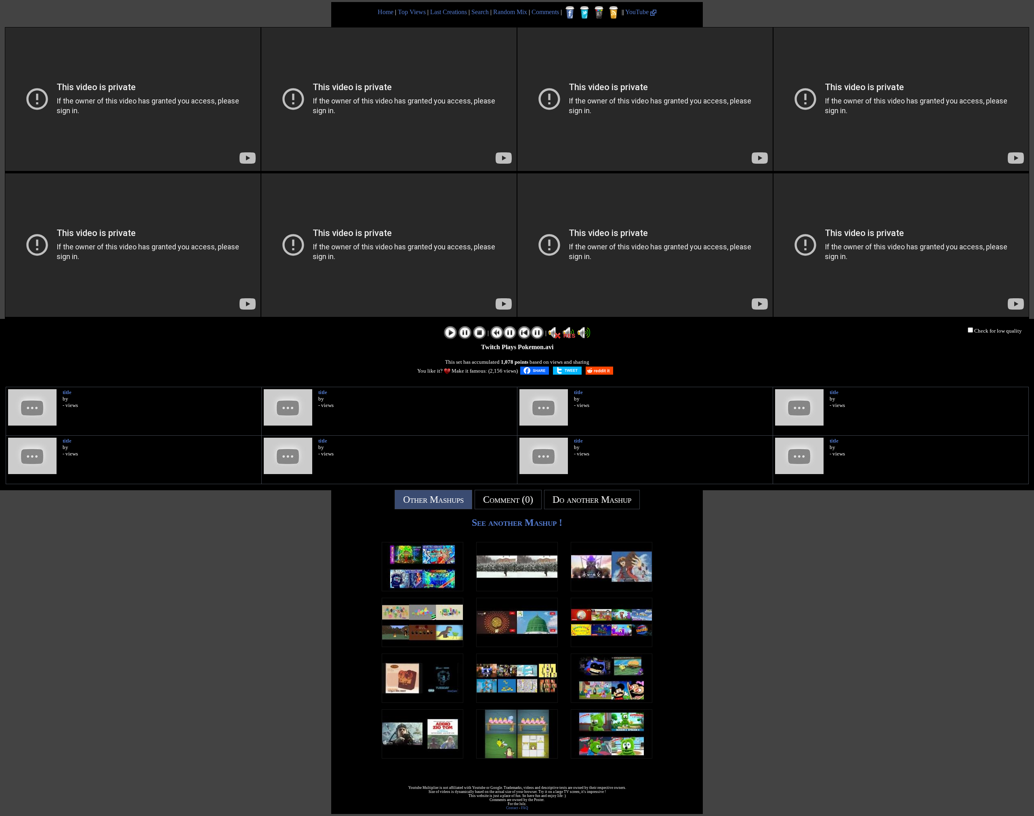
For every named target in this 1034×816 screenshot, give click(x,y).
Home (385, 11)
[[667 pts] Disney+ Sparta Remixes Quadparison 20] (611, 700)
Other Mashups (433, 499)
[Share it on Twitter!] (567, 371)
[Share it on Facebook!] (534, 371)
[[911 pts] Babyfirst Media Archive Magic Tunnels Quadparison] (517, 756)
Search (480, 11)
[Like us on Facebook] (569, 12)
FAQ (524, 808)
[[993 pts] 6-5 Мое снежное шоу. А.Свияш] (517, 589)
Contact (512, 808)
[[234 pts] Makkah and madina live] (517, 644)
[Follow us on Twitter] (584, 12)
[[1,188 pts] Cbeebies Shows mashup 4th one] (611, 644)
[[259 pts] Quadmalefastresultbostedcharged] (422, 589)
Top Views (412, 11)
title (67, 392)
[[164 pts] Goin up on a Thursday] (422, 700)
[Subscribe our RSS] (613, 12)
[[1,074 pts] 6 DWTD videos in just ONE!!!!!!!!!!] (422, 644)
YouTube (637, 11)
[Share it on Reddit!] (599, 371)
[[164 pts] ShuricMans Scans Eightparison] (517, 700)
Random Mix (510, 11)
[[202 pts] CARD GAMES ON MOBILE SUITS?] (611, 589)
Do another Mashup (592, 499)
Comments (545, 11)
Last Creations (448, 11)
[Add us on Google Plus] (599, 12)
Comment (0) (508, 499)
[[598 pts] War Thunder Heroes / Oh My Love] (422, 756)
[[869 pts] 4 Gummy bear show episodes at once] (611, 756)
